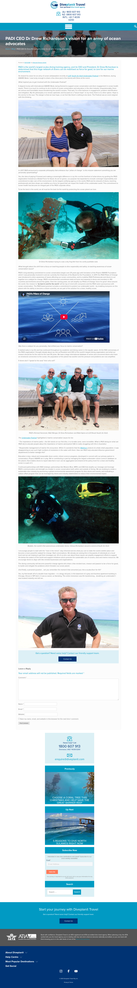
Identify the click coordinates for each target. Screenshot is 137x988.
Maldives (83, 448)
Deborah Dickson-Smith (39, 62)
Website (21, 714)
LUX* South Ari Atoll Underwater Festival (83, 76)
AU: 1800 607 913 (71, 11)
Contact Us (67, 659)
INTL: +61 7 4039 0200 (71, 18)
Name (21, 704)
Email (20, 709)
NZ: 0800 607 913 (71, 14)
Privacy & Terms (68, 982)
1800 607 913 (69, 746)
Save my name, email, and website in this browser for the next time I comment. (49, 719)
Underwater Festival (29, 438)
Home (7, 49)
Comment (22, 677)
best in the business (82, 939)
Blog (13, 49)
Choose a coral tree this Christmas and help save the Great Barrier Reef (69, 800)
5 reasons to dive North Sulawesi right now (69, 842)
